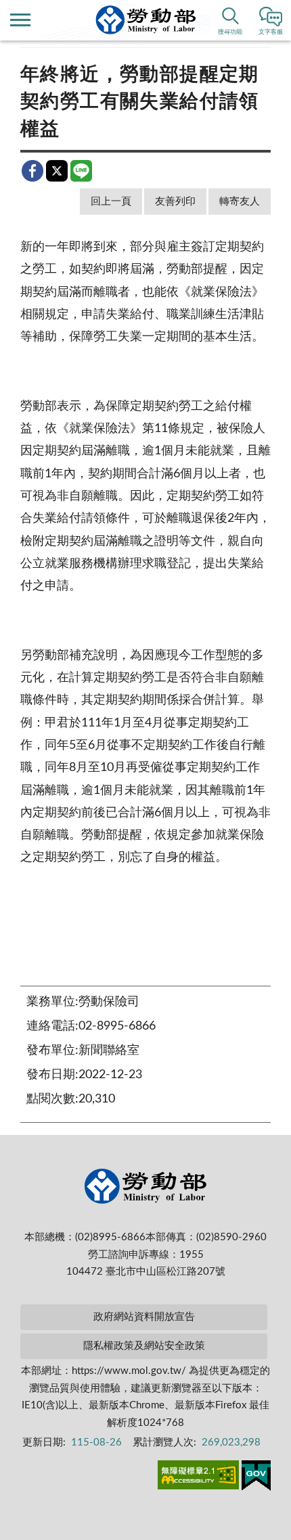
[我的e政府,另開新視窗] (256, 1477)
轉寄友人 (239, 201)
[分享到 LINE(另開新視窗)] (81, 171)
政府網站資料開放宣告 (144, 1317)
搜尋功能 (230, 32)
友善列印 (175, 201)
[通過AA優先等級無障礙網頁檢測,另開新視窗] (198, 1477)
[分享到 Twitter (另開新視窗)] (57, 171)
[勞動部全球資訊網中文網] (146, 19)
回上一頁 (111, 201)
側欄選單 (20, 20)
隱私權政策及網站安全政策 (144, 1346)
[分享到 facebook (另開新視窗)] (32, 171)
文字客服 (271, 32)
